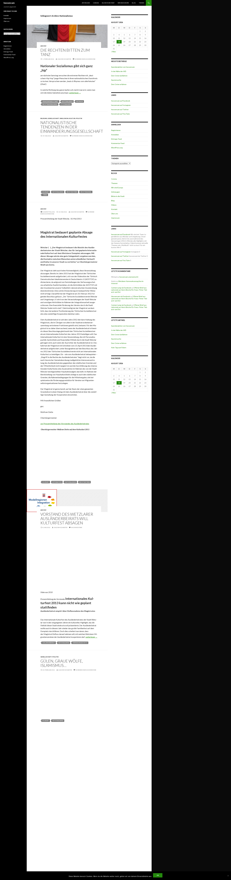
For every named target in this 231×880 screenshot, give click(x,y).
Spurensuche (116, 80)
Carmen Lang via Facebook (121, 288)
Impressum (115, 218)
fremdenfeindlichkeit (50, 101)
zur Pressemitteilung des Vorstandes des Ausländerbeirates (64, 423)
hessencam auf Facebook (120, 101)
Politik (79, 118)
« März (113, 52)
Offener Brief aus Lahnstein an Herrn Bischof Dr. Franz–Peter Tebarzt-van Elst (129, 290)
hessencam (9, 3)
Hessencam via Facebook (120, 296)
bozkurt (45, 192)
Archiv (43, 46)
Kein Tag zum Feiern (118, 347)
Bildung (43, 118)
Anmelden (115, 135)
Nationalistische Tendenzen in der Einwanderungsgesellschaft (71, 127)
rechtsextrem (72, 192)
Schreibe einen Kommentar (85, 59)
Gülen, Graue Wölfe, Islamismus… (61, 663)
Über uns (114, 214)
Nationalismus (67, 101)
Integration (57, 482)
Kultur (72, 118)
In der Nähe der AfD (118, 71)
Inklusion (64, 118)
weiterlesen (75, 93)
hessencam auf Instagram (121, 105)
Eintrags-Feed (116, 139)
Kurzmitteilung (49, 212)
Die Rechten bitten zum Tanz (65, 52)
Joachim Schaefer (64, 59)
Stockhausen (66, 104)
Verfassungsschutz (80, 643)
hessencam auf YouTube (120, 114)
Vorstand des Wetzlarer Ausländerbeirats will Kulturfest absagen (66, 518)
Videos (113, 205)
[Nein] (228, 875)
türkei (44, 195)
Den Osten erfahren (118, 84)
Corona (96, 3)
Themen (141, 3)
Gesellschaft (53, 118)
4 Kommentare (76, 527)
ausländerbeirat (48, 643)
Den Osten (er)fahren (119, 76)
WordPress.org (117, 148)
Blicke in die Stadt (108, 3)
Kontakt (114, 209)
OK (158, 875)
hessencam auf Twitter (120, 109)
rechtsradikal (86, 192)
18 (119, 42)
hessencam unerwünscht (128, 277)
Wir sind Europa (123, 3)
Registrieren (116, 130)
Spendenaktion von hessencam (123, 67)
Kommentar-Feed (117, 143)
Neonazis (79, 101)
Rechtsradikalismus (49, 104)
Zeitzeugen (86, 3)
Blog (134, 3)
